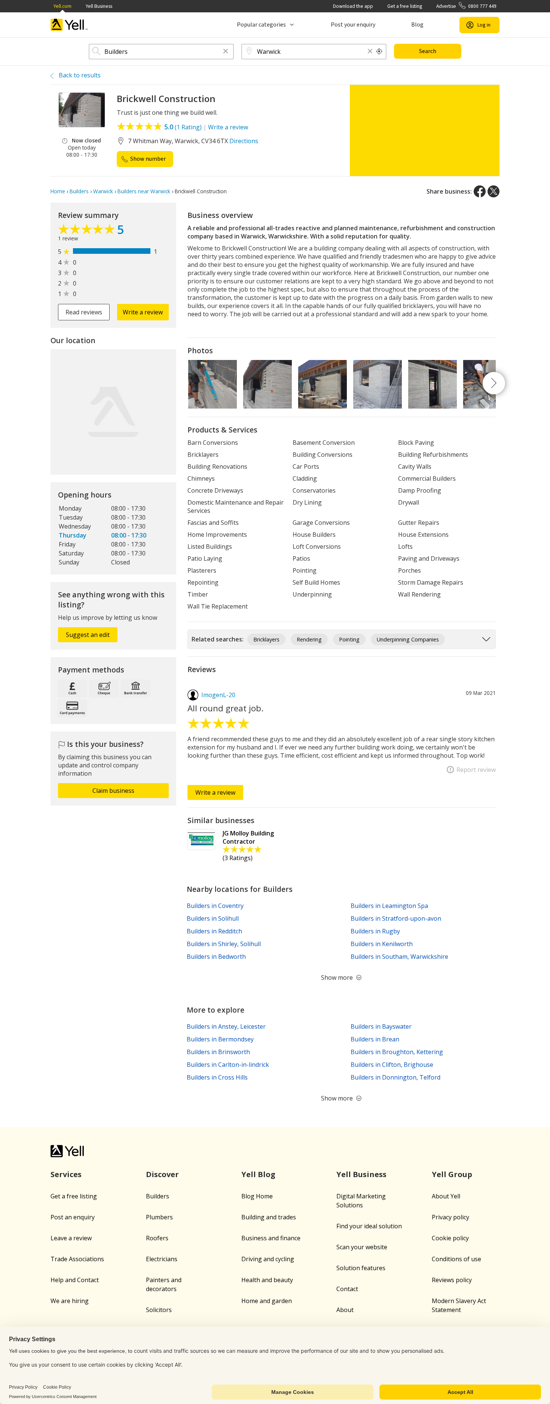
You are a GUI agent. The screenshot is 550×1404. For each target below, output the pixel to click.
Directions (243, 141)
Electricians (161, 1259)
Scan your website (361, 1247)
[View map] (113, 412)
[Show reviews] (87, 231)
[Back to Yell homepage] (69, 25)
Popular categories (261, 25)
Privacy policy (450, 1217)
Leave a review (71, 1238)
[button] (225, 52)
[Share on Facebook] (480, 191)
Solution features (360, 1268)
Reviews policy (452, 1280)
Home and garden (266, 1301)
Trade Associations (77, 1259)
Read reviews (83, 312)
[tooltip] (379, 51)
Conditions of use (456, 1259)
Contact (347, 1289)
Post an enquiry (73, 1217)
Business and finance (270, 1238)
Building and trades (268, 1217)
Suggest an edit (88, 635)
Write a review (228, 127)
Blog (417, 25)
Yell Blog (258, 1174)
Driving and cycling (267, 1259)
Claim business (113, 790)
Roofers (157, 1238)
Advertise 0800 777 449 (466, 6)
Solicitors (159, 1310)
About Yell (446, 1196)
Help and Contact (75, 1280)
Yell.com (62, 6)
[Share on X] (493, 191)
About (345, 1310)
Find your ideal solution (369, 1226)
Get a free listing (404, 6)
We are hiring (70, 1301)
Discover (162, 1174)
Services (66, 1174)
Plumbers (159, 1217)
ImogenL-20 (218, 695)
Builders (157, 1196)
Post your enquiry (353, 25)
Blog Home (257, 1196)
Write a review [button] (143, 312)
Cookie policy (450, 1238)
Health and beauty (267, 1280)
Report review (476, 770)
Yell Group (452, 1174)
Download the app (353, 6)
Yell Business (99, 6)
